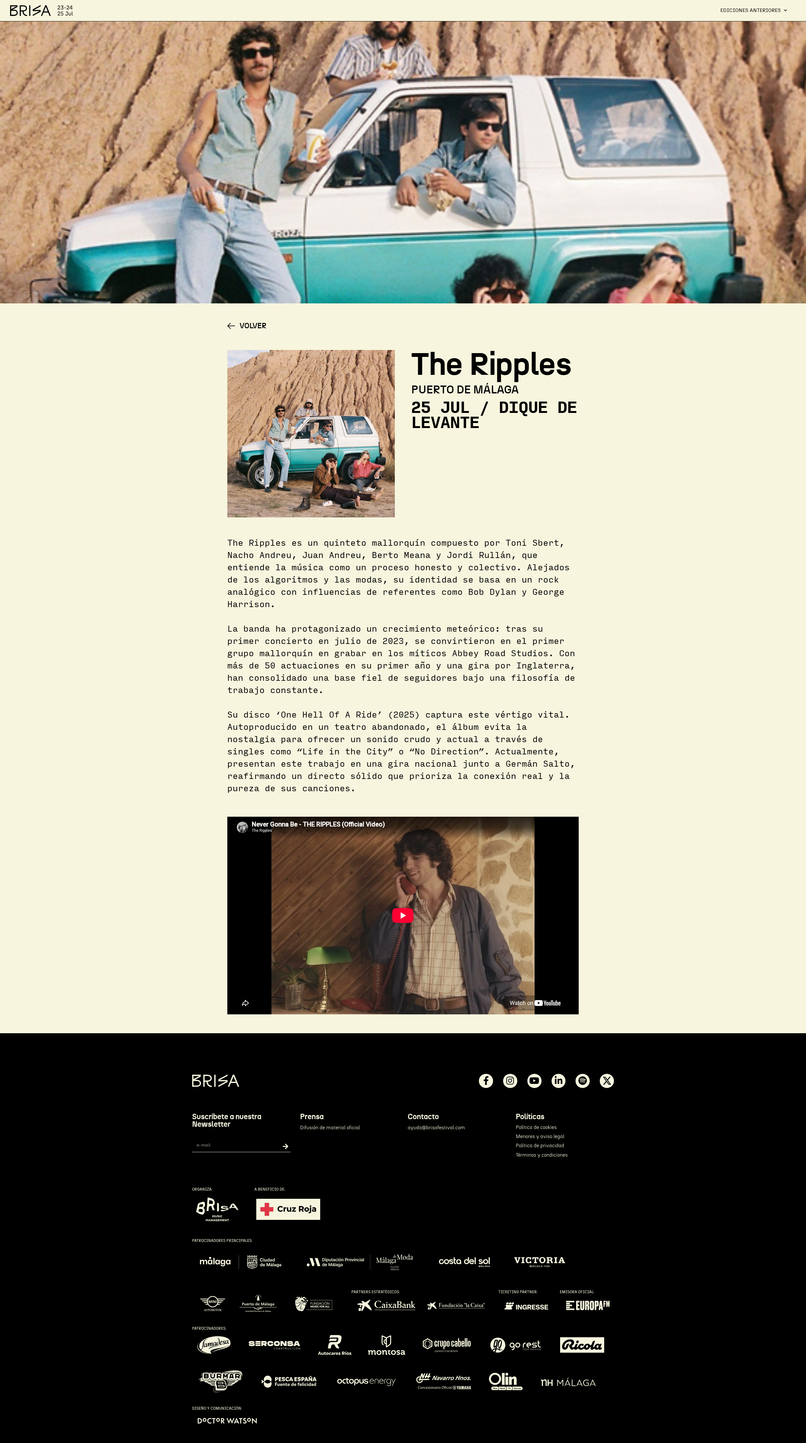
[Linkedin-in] (559, 1081)
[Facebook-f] (486, 1081)
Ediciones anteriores (750, 10)
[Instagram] (510, 1081)
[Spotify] (583, 1081)
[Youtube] (534, 1081)
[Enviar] (281, 1146)
